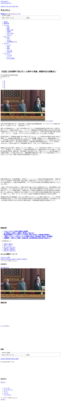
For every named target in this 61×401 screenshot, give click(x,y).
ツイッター (7, 388)
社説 (8, 38)
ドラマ (9, 45)
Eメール (6, 393)
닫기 (19, 14)
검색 (28, 17)
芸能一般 (9, 51)
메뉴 (4, 399)
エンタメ (6, 43)
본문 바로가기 (5, 1)
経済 (8, 28)
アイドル (9, 50)
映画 (8, 48)
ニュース (6, 25)
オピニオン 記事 (5, 257)
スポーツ (9, 35)
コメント (9, 56)
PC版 (11, 359)
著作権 (8, 359)
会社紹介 (3, 359)
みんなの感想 (11, 58)
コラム (9, 40)
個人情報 (15, 359)
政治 (8, 26)
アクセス (9, 55)
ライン (6, 391)
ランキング (7, 53)
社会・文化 (10, 33)
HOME (6, 21)
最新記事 (6, 23)
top (1, 399)
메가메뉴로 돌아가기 (12, 14)
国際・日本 (10, 30)
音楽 (8, 46)
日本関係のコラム (12, 41)
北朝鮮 (9, 31)
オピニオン (7, 36)
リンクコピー (7, 394)
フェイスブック (8, 389)
